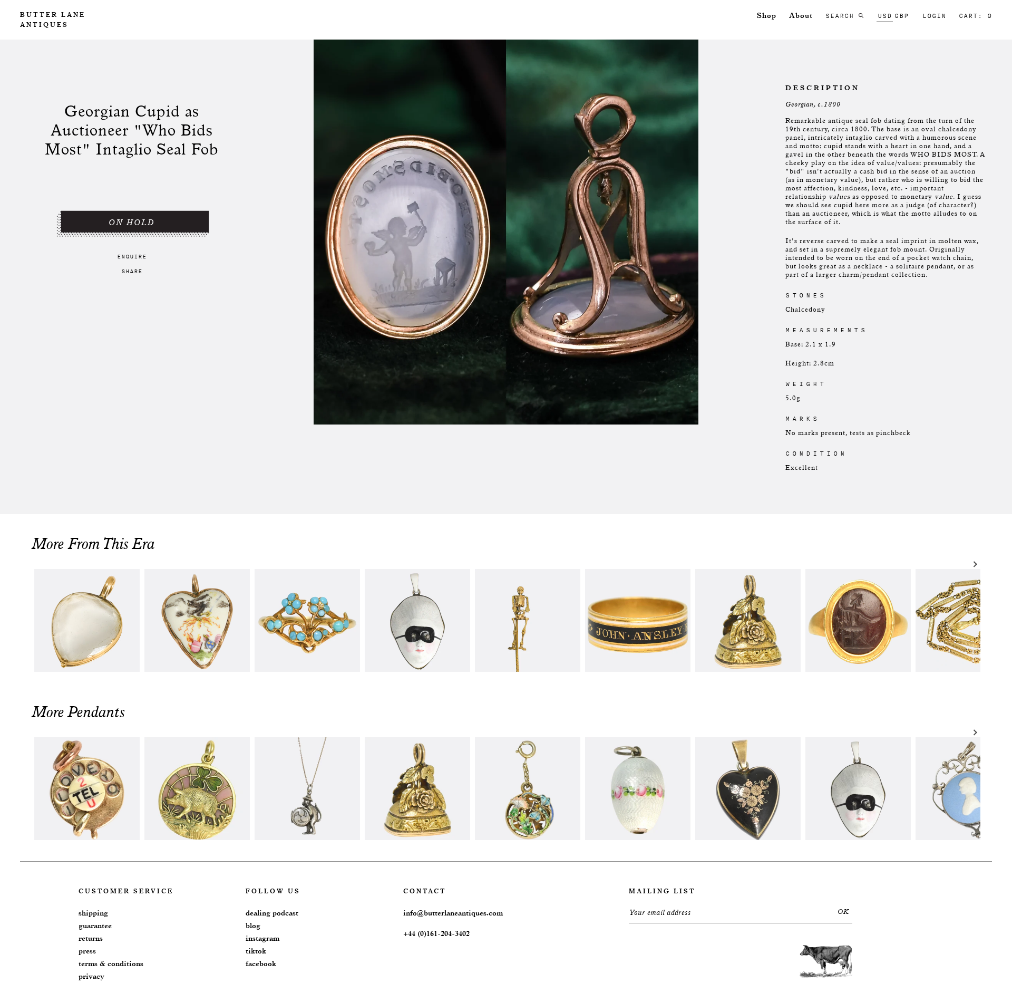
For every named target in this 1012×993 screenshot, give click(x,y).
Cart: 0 (975, 16)
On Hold (132, 223)
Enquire (132, 256)
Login (934, 16)
